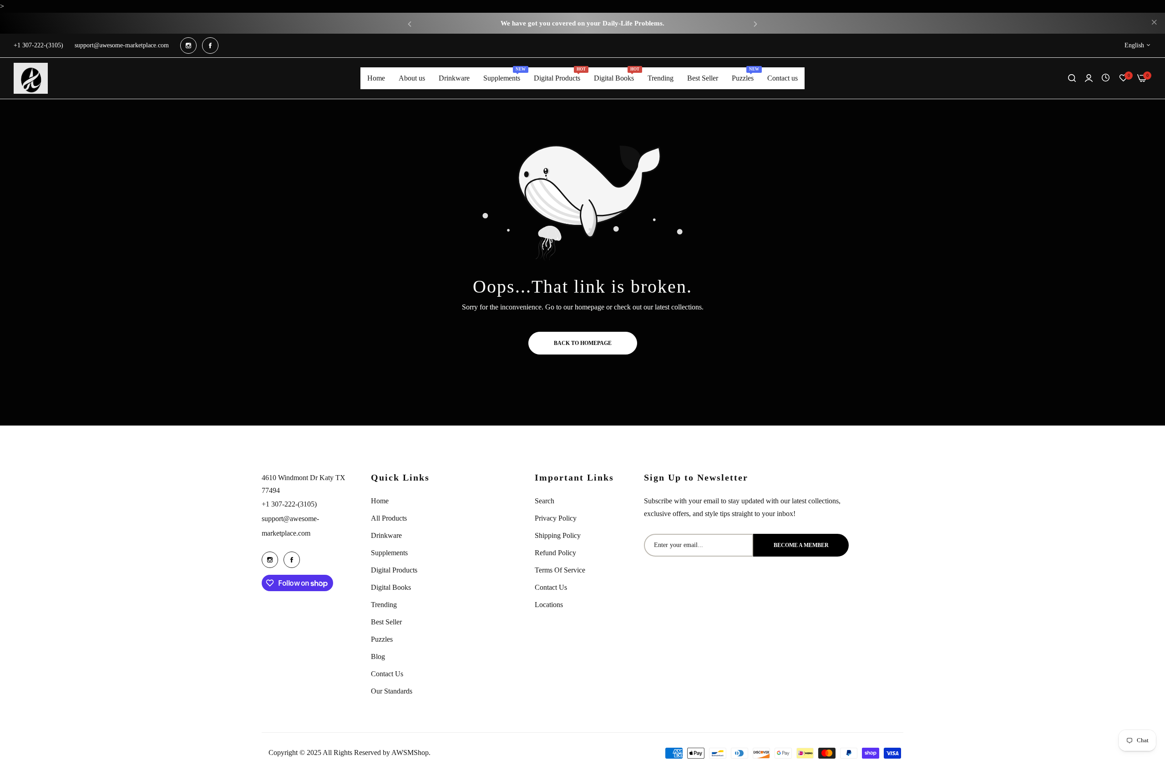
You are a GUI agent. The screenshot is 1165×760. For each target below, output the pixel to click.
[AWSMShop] (31, 78)
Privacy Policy (556, 518)
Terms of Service (560, 570)
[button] (409, 23)
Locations (549, 604)
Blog (378, 656)
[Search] (1072, 78)
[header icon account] (1089, 78)
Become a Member (801, 545)
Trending (384, 604)
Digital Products (394, 570)
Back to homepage (583, 343)
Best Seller (386, 622)
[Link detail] (188, 45)
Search (544, 501)
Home (380, 501)
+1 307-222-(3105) (289, 504)
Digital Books (391, 587)
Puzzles (382, 639)
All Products (389, 518)
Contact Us (387, 674)
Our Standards (391, 691)
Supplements (389, 553)
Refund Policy (555, 553)
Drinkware (386, 535)
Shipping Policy (558, 535)
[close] (1154, 23)
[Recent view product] (1105, 78)
